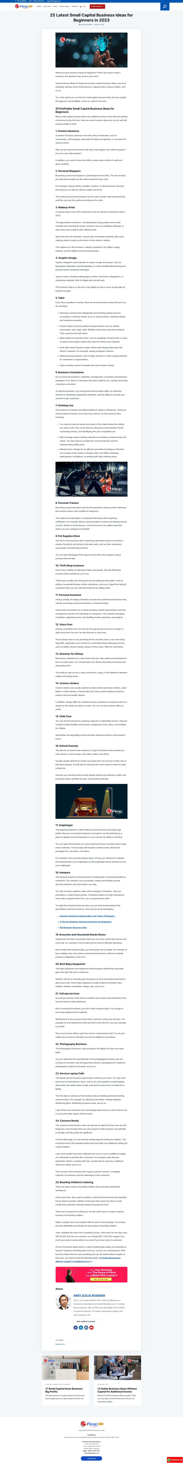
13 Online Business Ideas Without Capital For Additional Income (117, 1390)
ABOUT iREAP (64, 6)
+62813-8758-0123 (93, 1451)
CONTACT (75, 6)
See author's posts (86, 1321)
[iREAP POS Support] (175, 1462)
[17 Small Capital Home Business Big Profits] (65, 1368)
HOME (39, 6)
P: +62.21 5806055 (20, 1)
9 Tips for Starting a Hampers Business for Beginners (86, 922)
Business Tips (60, 1344)
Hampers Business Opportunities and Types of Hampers (87, 916)
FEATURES (47, 6)
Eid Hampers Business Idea (73, 927)
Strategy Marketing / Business (57, 1384)
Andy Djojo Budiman (87, 24)
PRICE (55, 6)
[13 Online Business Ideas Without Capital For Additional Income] (117, 1368)
